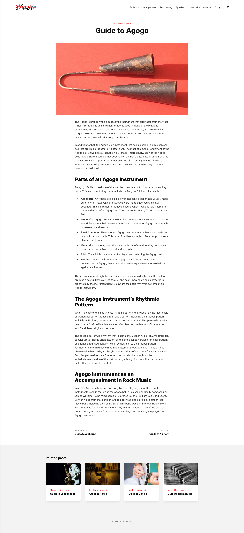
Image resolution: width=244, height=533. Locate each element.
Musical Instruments (200, 7)
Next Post (159, 432)
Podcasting (166, 7)
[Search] (228, 7)
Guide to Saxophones (62, 493)
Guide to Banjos (137, 493)
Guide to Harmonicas (180, 493)
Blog (217, 7)
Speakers (181, 7)
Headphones (149, 7)
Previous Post (85, 432)
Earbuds (134, 7)
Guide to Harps (98, 493)
